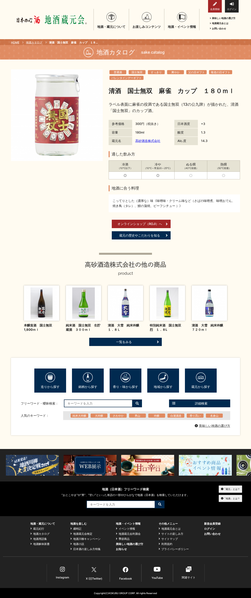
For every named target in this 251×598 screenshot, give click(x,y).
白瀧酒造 (175, 415)
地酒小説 (78, 544)
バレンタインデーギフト (126, 77)
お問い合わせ (219, 28)
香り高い (195, 415)
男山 (137, 415)
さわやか (118, 415)
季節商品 (124, 538)
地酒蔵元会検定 (82, 533)
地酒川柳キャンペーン (87, 538)
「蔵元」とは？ (231, 489)
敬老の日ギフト (220, 72)
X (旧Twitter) (94, 578)
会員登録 (215, 9)
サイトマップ (169, 538)
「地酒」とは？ (231, 498)
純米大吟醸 (79, 415)
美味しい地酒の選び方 (224, 18)
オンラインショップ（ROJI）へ (139, 224)
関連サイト (189, 577)
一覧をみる (124, 342)
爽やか (175, 72)
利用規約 (166, 544)
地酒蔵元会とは (220, 23)
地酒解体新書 (41, 544)
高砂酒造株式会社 (147, 141)
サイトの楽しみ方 (172, 533)
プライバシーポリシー (175, 549)
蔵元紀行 (38, 528)
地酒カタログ (34, 42)
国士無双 (137, 72)
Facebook (125, 578)
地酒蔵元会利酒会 (130, 533)
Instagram (62, 577)
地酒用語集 (40, 538)
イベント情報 (127, 528)
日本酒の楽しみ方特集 (87, 549)
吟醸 (156, 415)
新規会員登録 (212, 523)
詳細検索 (201, 403)
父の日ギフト (196, 72)
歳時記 (77, 528)
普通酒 (118, 72)
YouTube (157, 577)
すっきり (156, 72)
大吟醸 (99, 415)
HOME (15, 42)
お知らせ (121, 549)
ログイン (231, 9)
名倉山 (214, 415)
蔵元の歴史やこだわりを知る (139, 235)
